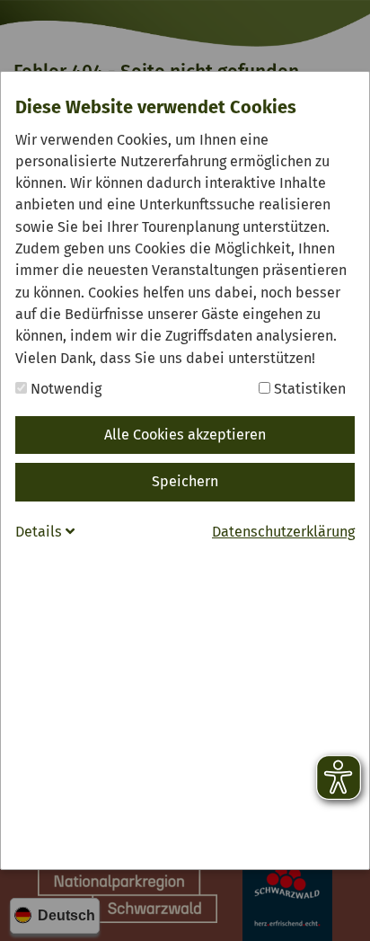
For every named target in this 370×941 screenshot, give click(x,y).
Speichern (185, 481)
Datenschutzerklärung (283, 531)
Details (40, 531)
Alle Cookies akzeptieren (185, 434)
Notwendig (64, 388)
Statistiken (308, 388)
